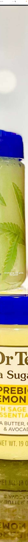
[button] (0, 274)
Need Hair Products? (14, 275)
